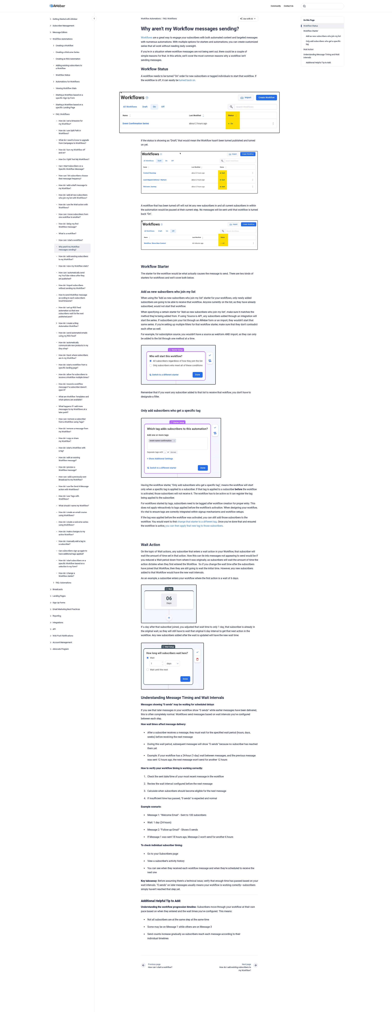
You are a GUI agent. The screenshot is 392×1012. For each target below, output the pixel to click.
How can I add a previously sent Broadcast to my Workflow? (72, 478)
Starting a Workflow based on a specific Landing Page (69, 106)
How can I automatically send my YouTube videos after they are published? (71, 276)
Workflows (146, 37)
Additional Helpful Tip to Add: (318, 62)
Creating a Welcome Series (67, 52)
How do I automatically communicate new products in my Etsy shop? (73, 345)
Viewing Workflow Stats (66, 88)
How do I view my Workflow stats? (74, 266)
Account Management (62, 642)
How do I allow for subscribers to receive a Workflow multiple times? (74, 376)
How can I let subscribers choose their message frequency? (73, 177)
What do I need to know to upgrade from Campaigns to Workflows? (74, 141)
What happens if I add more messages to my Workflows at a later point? (73, 409)
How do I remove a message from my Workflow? (73, 430)
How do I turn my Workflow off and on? (72, 151)
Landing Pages (59, 596)
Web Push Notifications (63, 636)
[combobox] (322, 6)
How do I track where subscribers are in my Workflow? (73, 356)
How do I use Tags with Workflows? (69, 497)
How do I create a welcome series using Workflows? (73, 523)
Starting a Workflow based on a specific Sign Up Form (69, 96)
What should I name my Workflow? (74, 505)
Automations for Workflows (68, 81)
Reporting (57, 616)
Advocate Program (61, 649)
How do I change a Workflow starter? (67, 574)
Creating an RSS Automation (68, 59)
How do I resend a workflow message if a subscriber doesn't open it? (72, 387)
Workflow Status (63, 75)
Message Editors (60, 32)
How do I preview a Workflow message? (68, 468)
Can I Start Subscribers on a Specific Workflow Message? (71, 167)
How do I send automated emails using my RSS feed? (73, 334)
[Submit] (304, 6)
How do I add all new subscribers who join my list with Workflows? (73, 196)
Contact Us (288, 6)
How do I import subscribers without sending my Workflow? (72, 287)
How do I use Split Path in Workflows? (70, 132)
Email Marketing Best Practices (66, 609)
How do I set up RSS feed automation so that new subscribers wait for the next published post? (71, 312)
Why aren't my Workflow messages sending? (69, 248)
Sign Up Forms (59, 602)
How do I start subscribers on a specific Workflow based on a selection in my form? (72, 563)
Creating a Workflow (64, 45)
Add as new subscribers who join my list (323, 36)
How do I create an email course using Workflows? (73, 513)
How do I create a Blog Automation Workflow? (68, 324)
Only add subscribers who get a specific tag (323, 42)
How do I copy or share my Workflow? (69, 439)
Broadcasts (58, 589)
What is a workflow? (67, 233)
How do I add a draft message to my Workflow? (73, 186)
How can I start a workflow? (71, 240)
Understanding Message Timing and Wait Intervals (321, 56)
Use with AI (248, 19)
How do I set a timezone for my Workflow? (71, 122)
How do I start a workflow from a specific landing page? (73, 366)
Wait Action (308, 49)
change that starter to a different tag (197, 521)
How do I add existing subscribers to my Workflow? (73, 258)
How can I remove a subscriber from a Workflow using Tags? (72, 420)
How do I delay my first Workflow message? (68, 225)
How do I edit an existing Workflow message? (69, 459)
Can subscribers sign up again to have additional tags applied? (73, 552)
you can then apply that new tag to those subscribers (194, 525)
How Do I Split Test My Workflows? (74, 159)
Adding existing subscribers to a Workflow (69, 67)
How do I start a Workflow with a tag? (72, 449)
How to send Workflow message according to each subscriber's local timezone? (73, 298)
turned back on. (187, 80)
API (54, 629)
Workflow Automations (63, 39)
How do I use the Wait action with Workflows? (73, 206)
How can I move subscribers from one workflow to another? (73, 215)
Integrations (58, 622)
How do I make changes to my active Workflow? (72, 533)
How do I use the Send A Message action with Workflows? (74, 488)
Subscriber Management (63, 26)
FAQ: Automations (63, 583)
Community (276, 6)
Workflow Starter (310, 31)
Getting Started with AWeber (65, 19)
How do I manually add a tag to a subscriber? (72, 542)
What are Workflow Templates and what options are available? (74, 398)
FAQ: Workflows (63, 114)
